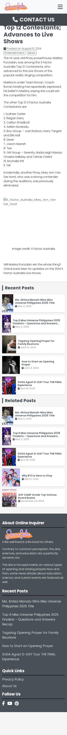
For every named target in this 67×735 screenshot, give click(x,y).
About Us (9, 686)
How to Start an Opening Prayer (27, 646)
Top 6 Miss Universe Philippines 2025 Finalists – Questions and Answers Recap (30, 619)
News (31, 53)
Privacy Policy (13, 679)
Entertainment (14, 53)
